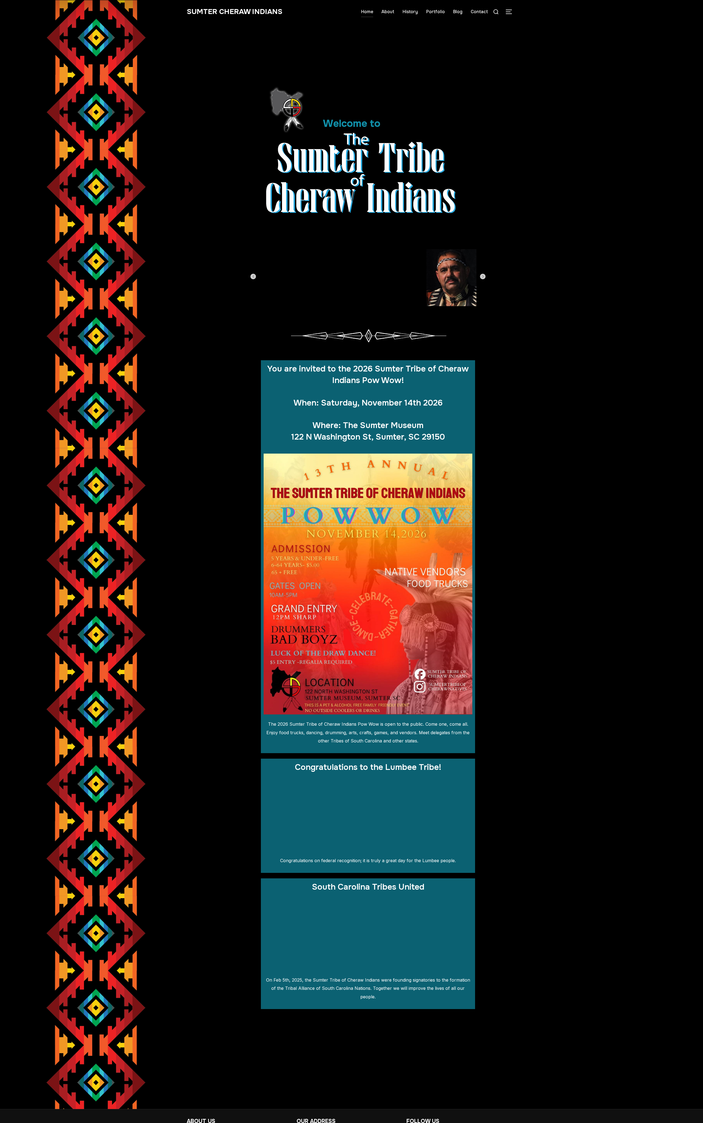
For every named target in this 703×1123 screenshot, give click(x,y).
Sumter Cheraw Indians (234, 11)
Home (367, 12)
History (410, 12)
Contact (479, 12)
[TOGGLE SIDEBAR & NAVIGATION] (510, 12)
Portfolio (435, 12)
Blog (457, 12)
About (387, 12)
